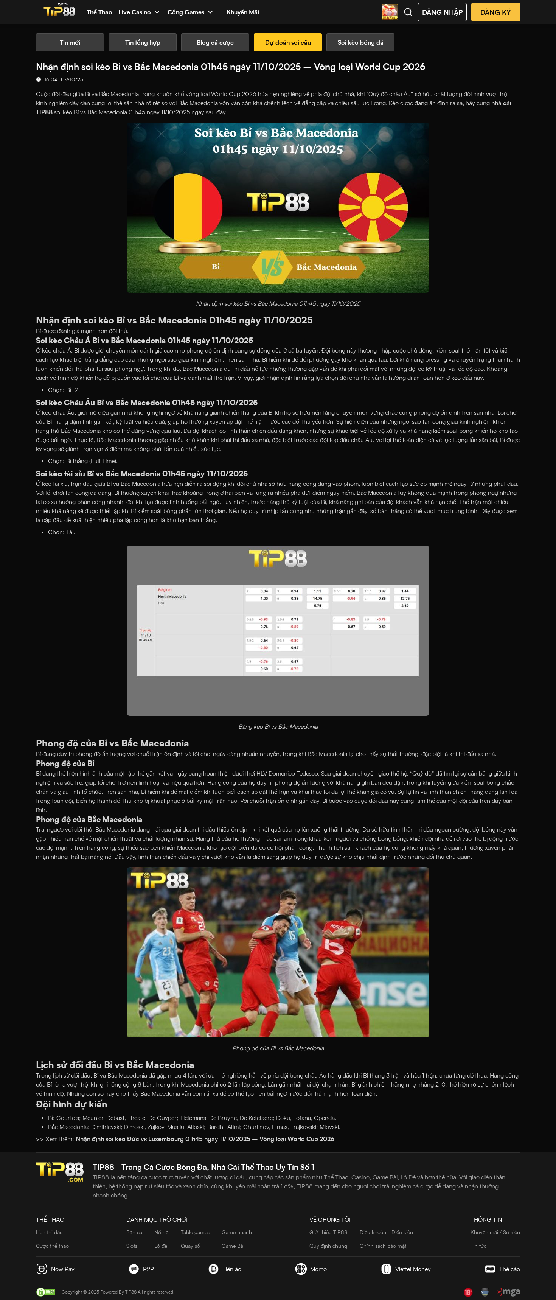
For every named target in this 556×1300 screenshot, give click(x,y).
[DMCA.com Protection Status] (46, 1292)
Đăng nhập (442, 12)
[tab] (70, 42)
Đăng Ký (495, 12)
